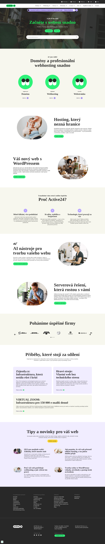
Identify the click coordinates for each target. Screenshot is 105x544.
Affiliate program (58, 498)
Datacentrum (16, 504)
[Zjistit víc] (25, 82)
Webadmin (77, 497)
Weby (35, 502)
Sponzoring (57, 505)
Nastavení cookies (58, 501)
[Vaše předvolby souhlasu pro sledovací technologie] (2, 542)
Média (14, 499)
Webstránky (62, 5)
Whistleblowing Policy (19, 510)
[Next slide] (90, 334)
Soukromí (15, 507)
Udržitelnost (16, 502)
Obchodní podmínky (18, 508)
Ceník (14, 505)
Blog (55, 507)
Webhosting (45, 5)
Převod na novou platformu (61, 504)
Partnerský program (59, 499)
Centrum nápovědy (59, 497)
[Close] (76, 10)
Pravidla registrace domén (61, 502)
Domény (37, 5)
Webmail (76, 498)
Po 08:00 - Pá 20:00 (64, 526)
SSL (78, 5)
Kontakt (97, 5)
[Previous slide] (15, 334)
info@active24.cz (62, 527)
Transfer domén (38, 498)
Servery (54, 5)
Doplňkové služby (87, 5)
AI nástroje (36, 505)
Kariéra (15, 498)
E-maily (71, 5)
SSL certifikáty (37, 508)
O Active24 (16, 501)
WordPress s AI (37, 504)
